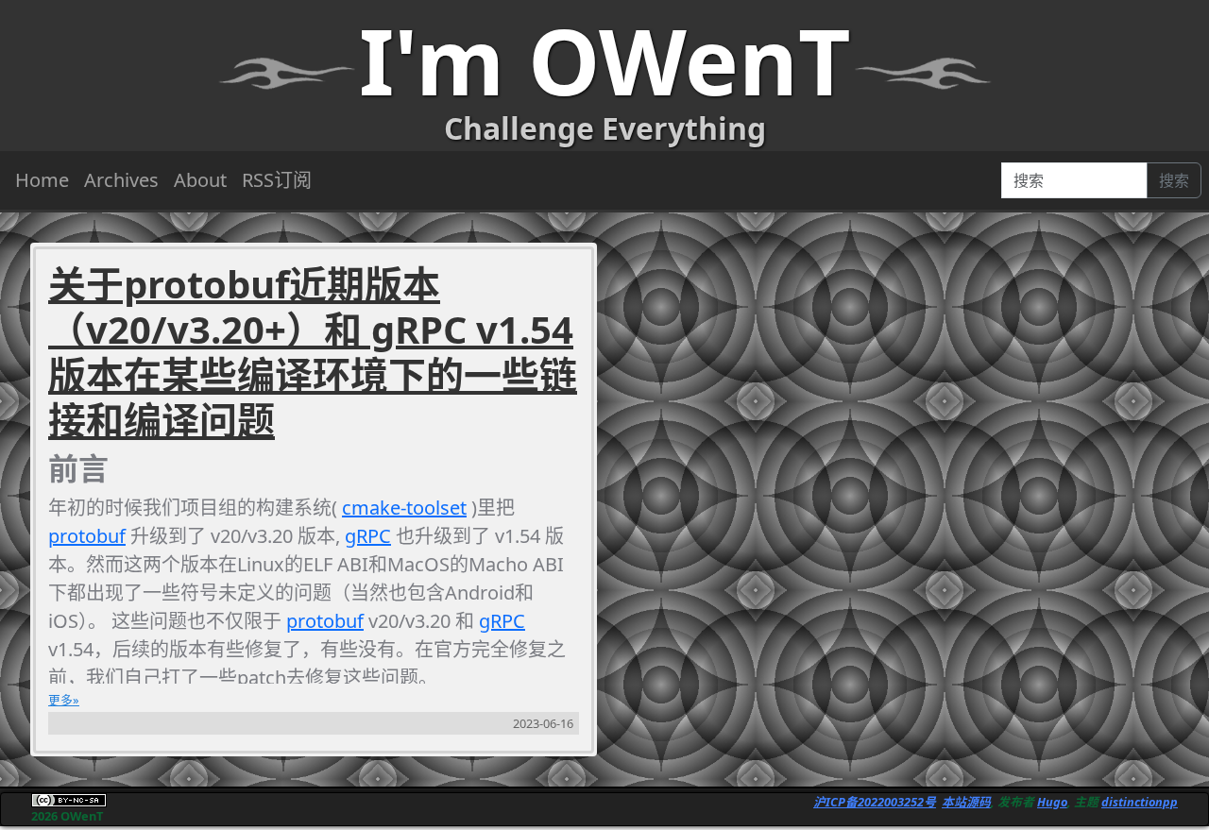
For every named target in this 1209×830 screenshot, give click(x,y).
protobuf (87, 536)
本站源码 (966, 801)
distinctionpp (1139, 801)
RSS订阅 (277, 180)
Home (42, 180)
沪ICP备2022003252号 (874, 801)
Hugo (1052, 801)
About (200, 180)
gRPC (368, 536)
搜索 (1174, 180)
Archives (121, 180)
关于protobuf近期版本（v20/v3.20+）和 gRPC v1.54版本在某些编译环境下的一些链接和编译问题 (312, 352)
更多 (60, 699)
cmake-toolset (404, 507)
